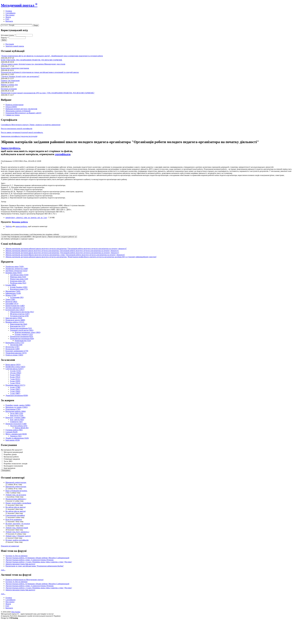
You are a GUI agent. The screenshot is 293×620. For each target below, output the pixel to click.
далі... (3, 570)
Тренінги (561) (16, 436)
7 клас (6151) (15, 379)
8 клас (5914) (15, 377)
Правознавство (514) (23, 341)
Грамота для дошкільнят (10, 81)
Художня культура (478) (19, 316)
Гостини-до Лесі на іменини (16, 556)
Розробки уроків (10, 454)
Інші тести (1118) (16, 415)
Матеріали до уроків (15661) (16, 407)
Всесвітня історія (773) (19, 289)
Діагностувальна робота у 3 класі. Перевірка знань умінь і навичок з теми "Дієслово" (38, 562)
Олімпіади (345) (16, 422)
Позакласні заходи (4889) (15, 320)
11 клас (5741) (15, 371)
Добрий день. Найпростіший (16, 528)
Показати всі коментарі (10, 546)
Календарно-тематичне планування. (15, 68)
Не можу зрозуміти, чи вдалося (17, 524)
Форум (8, 17)
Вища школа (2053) (12, 365)
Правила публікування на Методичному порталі (24, 580)
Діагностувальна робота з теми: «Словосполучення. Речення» (29, 560)
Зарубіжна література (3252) (16, 271)
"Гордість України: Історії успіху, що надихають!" (20, 76)
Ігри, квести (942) (17, 420)
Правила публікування (14, 105)
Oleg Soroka (15, 612)
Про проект (10, 15)
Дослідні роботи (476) (18, 426)
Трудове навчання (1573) (15, 308)
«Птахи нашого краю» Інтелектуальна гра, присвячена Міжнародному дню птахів (33, 64)
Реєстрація (9, 44)
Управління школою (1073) (16, 353)
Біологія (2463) (11, 301)
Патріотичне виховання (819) (21, 336)
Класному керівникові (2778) (16, 351)
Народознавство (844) (18, 324)
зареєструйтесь (21, 226)
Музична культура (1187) (19, 314)
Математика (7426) (12, 291)
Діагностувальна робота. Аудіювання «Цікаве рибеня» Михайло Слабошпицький (37, 558)
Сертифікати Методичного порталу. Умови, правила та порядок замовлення (30, 125)
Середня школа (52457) (14, 369)
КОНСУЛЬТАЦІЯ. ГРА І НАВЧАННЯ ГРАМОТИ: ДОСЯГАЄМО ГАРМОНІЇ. (31, 60)
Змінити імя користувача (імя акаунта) (20, 564)
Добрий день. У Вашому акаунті (18, 536)
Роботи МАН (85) (21, 428)
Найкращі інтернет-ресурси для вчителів (21, 109)
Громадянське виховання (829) (22, 338)
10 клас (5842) (15, 373)
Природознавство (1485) (15, 306)
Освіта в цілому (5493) (14, 355)
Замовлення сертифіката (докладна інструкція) (19, 136)
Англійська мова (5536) (19, 275)
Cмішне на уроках (12, 115)
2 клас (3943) (15, 391)
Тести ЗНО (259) (16, 413)
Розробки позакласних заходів (15, 464)
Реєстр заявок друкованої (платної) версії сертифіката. (22, 132)
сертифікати (62, 154)
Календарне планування (13, 466)
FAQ (7, 19)
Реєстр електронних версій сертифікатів (16, 129)
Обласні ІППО (11, 107)
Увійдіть (8, 226)
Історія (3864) (10, 285)
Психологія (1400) (12, 349)
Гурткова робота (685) (14, 430)
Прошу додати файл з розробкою (18, 503)
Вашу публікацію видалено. (16, 491)
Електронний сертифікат (15, 515)
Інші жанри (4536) (12, 440)
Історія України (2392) (18, 287)
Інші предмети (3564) (13, 318)
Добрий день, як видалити (15, 495)
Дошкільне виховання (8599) (16, 395)
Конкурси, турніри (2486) (15, 417)
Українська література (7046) (16, 269)
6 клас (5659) (15, 381)
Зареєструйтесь (10, 148)
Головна (8, 11)
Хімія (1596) (10, 299)
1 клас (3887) (15, 393)
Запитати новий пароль (14, 46)
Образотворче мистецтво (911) (22, 312)
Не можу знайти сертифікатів (16, 540)
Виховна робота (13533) (14, 322)
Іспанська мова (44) (17, 281)
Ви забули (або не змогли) (15, 507)
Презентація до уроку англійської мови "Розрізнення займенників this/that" (34, 566)
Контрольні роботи (11, 457)
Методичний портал (19, 5)
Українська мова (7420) (14, 266)
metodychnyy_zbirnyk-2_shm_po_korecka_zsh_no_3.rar (26, 218)
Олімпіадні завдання (11, 459)
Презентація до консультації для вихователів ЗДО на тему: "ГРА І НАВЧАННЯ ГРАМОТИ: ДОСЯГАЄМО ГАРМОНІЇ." (48, 93)
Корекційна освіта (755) (14, 343)
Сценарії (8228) (11, 432)
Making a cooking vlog (9, 85)
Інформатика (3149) (13, 293)
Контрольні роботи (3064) (15, 411)
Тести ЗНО (7, 461)
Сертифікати (10, 13)
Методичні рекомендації (13, 452)
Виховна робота (20, 222)
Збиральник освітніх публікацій (17, 111)
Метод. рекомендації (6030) (16, 434)
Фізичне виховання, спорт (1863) (27, 332)
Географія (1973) (11, 304)
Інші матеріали (9, 468)
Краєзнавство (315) (17, 326)
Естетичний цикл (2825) (14, 310)
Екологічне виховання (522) (21, 328)
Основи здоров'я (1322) (24, 334)
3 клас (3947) (15, 389)
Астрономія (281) (17, 297)
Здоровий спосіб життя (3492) (21, 330)
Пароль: (4, 38)
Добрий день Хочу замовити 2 (17, 532)
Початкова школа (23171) (15, 385)
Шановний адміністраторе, (16, 482)
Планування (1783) (12, 409)
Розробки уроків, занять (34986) (17, 405)
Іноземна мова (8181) (13, 273)
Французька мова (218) (19, 279)
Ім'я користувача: (8, 35)
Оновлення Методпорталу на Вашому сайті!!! (23, 113)
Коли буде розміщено (13, 519)
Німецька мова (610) (18, 277)
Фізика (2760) (10, 295)
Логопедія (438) (16, 345)
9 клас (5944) (15, 375)
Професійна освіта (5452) (15, 367)
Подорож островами (9, 89)
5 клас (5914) (15, 383)
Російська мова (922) (18, 283)
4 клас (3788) (15, 387)
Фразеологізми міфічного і (15, 499)
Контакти (9, 21)
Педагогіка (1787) (12, 347)
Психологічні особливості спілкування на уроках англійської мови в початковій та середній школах (40, 72)
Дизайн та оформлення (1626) (17, 438)
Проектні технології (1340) (15, 424)
